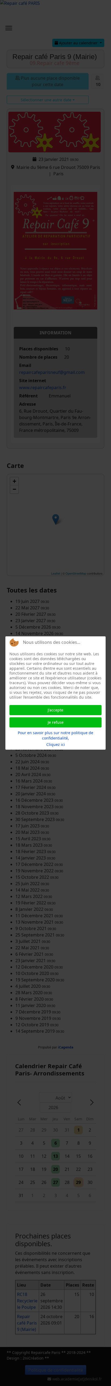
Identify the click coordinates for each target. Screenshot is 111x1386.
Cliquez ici (55, 744)
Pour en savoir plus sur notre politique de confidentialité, (55, 735)
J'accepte (55, 710)
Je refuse (56, 722)
